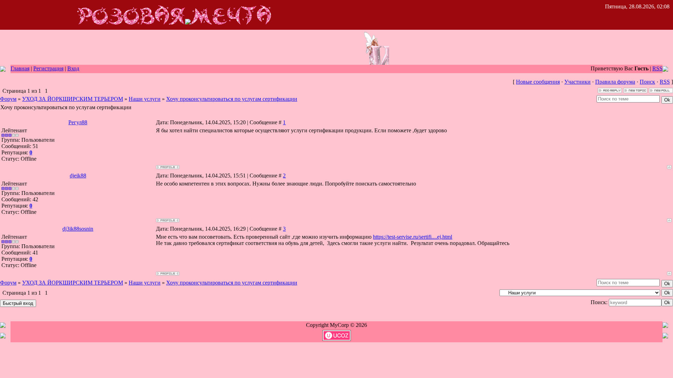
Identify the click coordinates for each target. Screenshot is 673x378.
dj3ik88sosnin (77, 229)
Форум (8, 99)
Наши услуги (145, 99)
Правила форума (615, 82)
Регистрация (48, 68)
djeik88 (78, 175)
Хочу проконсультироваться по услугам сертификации (231, 99)
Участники (577, 82)
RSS (657, 68)
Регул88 (77, 122)
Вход (73, 68)
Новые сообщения (538, 82)
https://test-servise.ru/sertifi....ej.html (412, 237)
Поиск (647, 82)
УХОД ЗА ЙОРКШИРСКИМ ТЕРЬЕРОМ (72, 99)
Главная (20, 68)
